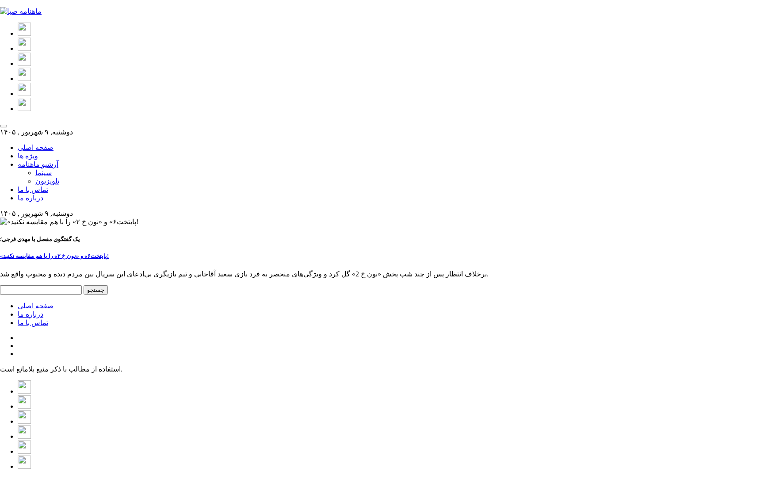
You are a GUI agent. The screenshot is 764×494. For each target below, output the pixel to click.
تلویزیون (47, 181)
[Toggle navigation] (3, 126)
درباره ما (30, 198)
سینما (43, 172)
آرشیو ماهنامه (38, 164)
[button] (24, 33)
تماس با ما (33, 189)
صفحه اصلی (35, 147)
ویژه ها (28, 156)
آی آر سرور (345, 482)
